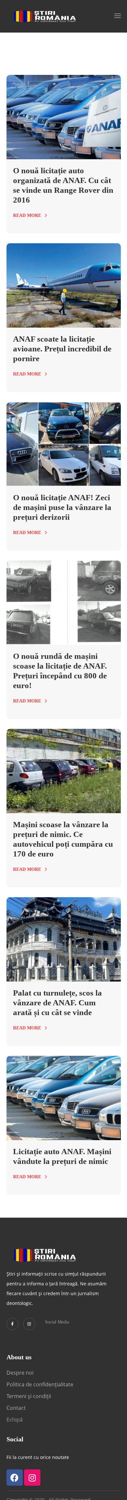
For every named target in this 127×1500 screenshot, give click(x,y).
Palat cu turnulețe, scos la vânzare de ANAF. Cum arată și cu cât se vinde (57, 1002)
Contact (17, 1407)
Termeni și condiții (29, 1396)
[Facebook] (15, 1477)
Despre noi (20, 1372)
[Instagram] (29, 1324)
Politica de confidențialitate (40, 1384)
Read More (27, 215)
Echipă (15, 1419)
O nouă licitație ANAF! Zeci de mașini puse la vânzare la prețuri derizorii (62, 507)
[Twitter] (13, 1324)
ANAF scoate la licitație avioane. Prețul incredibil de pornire (62, 348)
